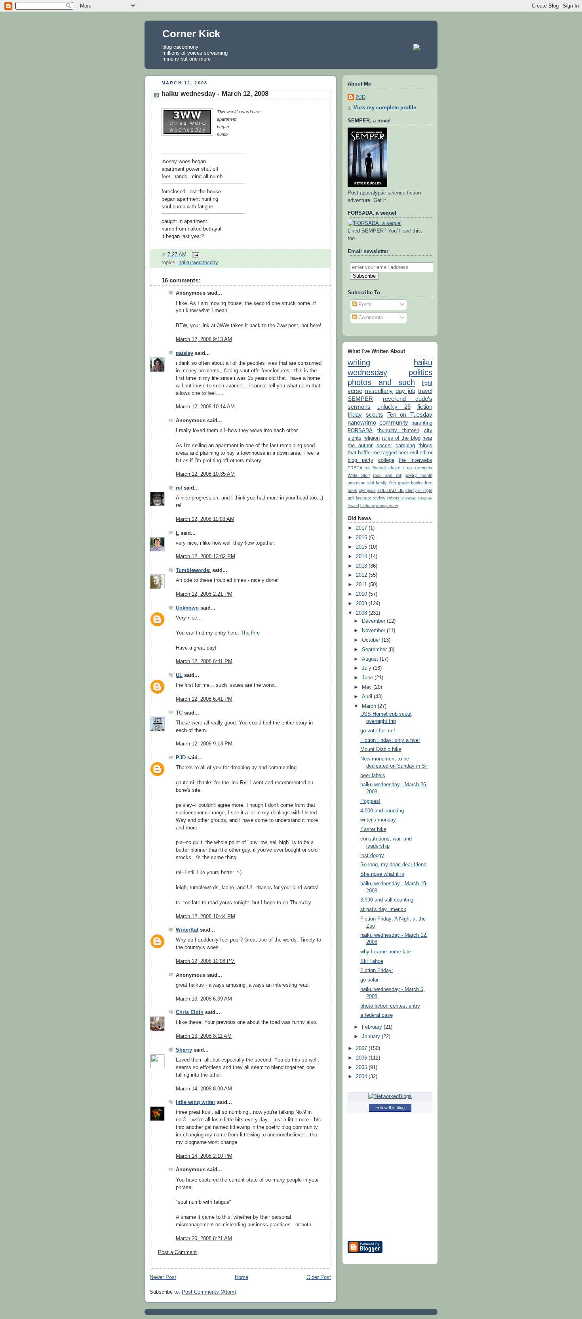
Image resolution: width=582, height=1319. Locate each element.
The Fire (250, 633)
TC (179, 713)
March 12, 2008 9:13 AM (204, 339)
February (373, 1027)
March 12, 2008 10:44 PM (205, 916)
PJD (181, 758)
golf (351, 498)
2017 (362, 528)
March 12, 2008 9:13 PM (204, 744)
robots (393, 498)
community (393, 422)
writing (359, 362)
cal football (375, 467)
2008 (362, 613)
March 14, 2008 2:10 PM (204, 1156)
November (374, 630)
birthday (367, 505)
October (372, 640)
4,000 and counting (382, 811)
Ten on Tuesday (410, 414)
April (368, 697)
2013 (362, 566)
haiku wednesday (198, 262)
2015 (362, 547)
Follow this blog (390, 1107)
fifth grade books (406, 482)
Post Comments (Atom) (209, 1292)
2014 (362, 556)
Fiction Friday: (376, 970)
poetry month (418, 475)
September (375, 649)
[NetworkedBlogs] (390, 1096)
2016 (362, 537)
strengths (423, 467)
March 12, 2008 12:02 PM (205, 556)
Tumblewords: (193, 570)
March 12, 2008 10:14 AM (205, 407)
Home (241, 1277)
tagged (389, 453)
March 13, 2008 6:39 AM (204, 999)
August (371, 659)
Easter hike (373, 829)
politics (420, 372)
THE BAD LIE (390, 490)
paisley (184, 353)
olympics (367, 490)
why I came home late (385, 952)
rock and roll (387, 475)
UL (179, 675)
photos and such (381, 382)
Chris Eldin (190, 1012)
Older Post (318, 1277)
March (370, 706)
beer (403, 453)
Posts (364, 304)
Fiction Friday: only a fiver (390, 740)
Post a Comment (177, 1252)
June (368, 677)
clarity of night (418, 490)
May (367, 687)
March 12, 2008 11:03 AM (205, 519)
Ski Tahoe (371, 961)
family (381, 482)
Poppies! (370, 801)
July (367, 668)
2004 (362, 1076)
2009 (362, 603)
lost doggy (372, 855)
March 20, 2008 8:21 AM (204, 1238)
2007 (362, 1048)
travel (425, 390)
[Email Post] (194, 254)
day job (405, 390)
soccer (384, 445)
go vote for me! (377, 731)
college (386, 460)
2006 (362, 1058)
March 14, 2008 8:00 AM (204, 1089)
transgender (387, 505)
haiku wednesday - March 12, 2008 (215, 93)
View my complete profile (385, 108)
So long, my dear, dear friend (393, 864)
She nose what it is (382, 874)
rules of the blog (401, 438)
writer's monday (378, 820)
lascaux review (370, 498)
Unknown (187, 608)
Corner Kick (191, 34)
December (374, 621)
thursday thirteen (398, 430)
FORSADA (360, 430)
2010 (362, 594)
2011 (362, 584)
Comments (370, 317)
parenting (421, 423)
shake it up (400, 467)
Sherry (184, 1050)
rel (179, 488)
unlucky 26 (394, 406)
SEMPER (360, 398)
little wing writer (195, 1102)
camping (405, 445)
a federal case (376, 1015)
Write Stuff (359, 475)
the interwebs (415, 460)
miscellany (379, 390)
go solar (369, 980)
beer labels (372, 775)
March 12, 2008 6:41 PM (204, 661)
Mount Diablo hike (380, 749)
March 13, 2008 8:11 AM (204, 1036)
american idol (361, 482)
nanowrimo (362, 422)
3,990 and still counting (386, 900)
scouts (374, 414)
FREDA (355, 467)
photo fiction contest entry (390, 1006)
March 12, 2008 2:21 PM (204, 594)
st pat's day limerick (383, 909)
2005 (362, 1067)
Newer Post (163, 1277)
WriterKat (187, 930)
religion (371, 438)
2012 (362, 575)
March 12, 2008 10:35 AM (205, 474)
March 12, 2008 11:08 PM (205, 961)
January (372, 1036)
